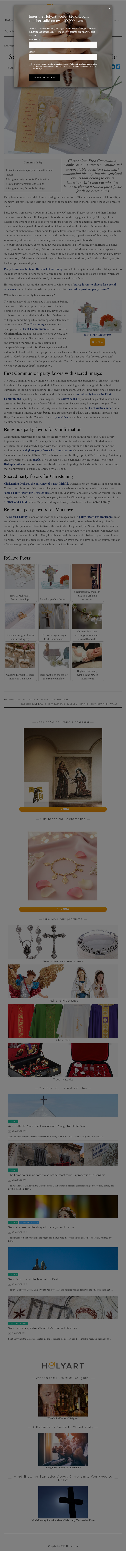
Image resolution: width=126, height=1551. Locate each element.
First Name (34, 39)
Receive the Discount (44, 77)
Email (32, 52)
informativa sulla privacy (80, 63)
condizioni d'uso (61, 63)
